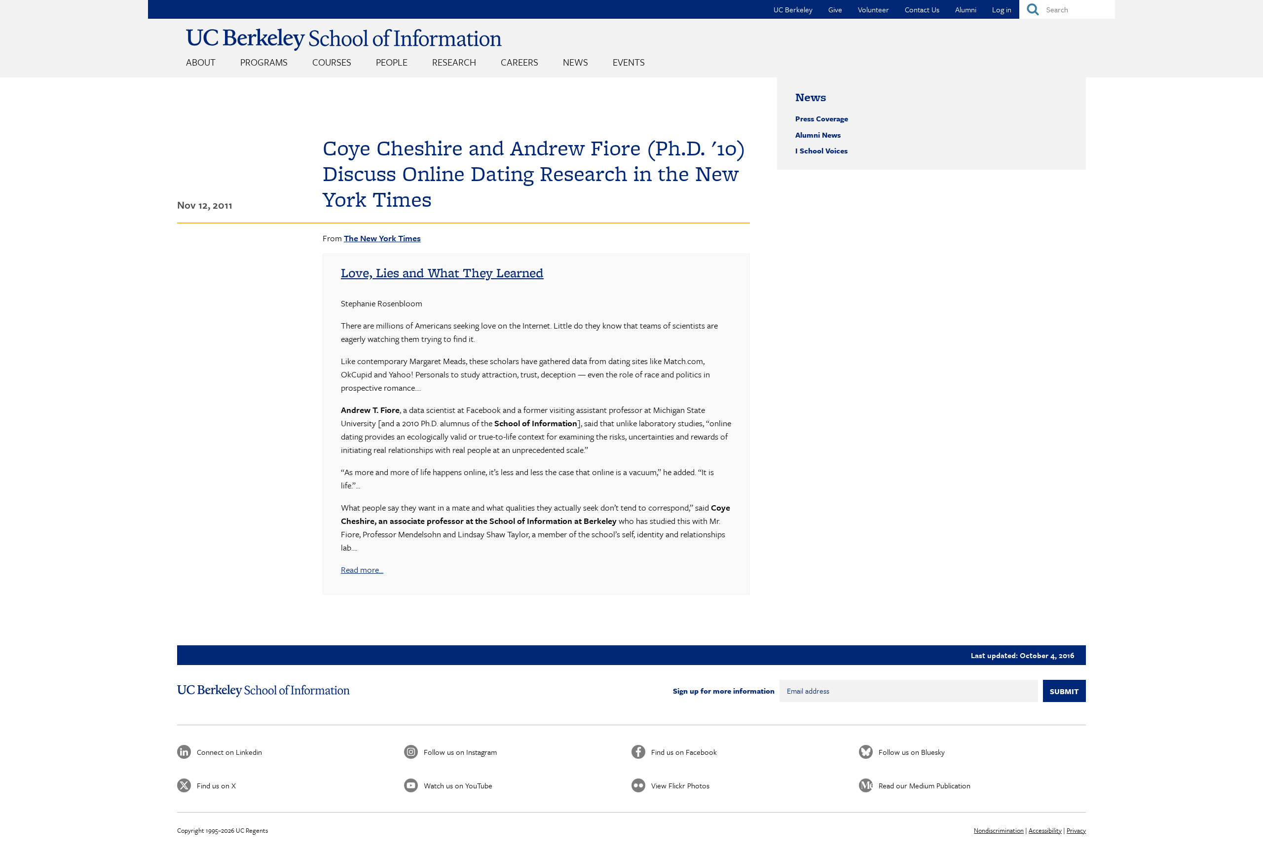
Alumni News (818, 134)
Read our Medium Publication (924, 785)
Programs (264, 62)
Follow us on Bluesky (912, 751)
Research (454, 62)
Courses (331, 62)
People (392, 62)
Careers (519, 62)
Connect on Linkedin (229, 751)
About (201, 62)
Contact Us (922, 9)
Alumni (965, 9)
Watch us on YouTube (458, 785)
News (575, 62)
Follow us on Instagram (460, 751)
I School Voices (821, 150)
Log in (1001, 9)
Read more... (362, 569)
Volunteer (873, 9)
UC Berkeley (793, 9)
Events (629, 62)
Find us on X (216, 785)
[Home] (344, 40)
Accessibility (1045, 830)
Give (835, 9)
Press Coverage (821, 118)
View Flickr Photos (680, 785)
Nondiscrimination (999, 830)
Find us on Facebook (684, 751)
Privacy (1076, 830)
